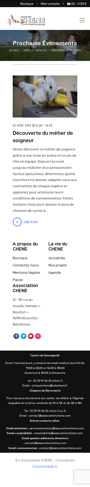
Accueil (14, 50)
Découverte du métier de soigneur (43, 136)
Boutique (26, 4)
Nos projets (57, 265)
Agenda (54, 272)
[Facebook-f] (16, 336)
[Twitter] (23, 336)
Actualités (56, 258)
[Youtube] (31, 336)
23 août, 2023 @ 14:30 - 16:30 (32, 125)
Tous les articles (35, 50)
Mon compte (50, 4)
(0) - (79, 4)
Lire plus (31, 222)
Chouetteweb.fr (45, 466)
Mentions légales (26, 272)
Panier (18, 280)
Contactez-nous (26, 265)
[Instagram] (38, 336)
